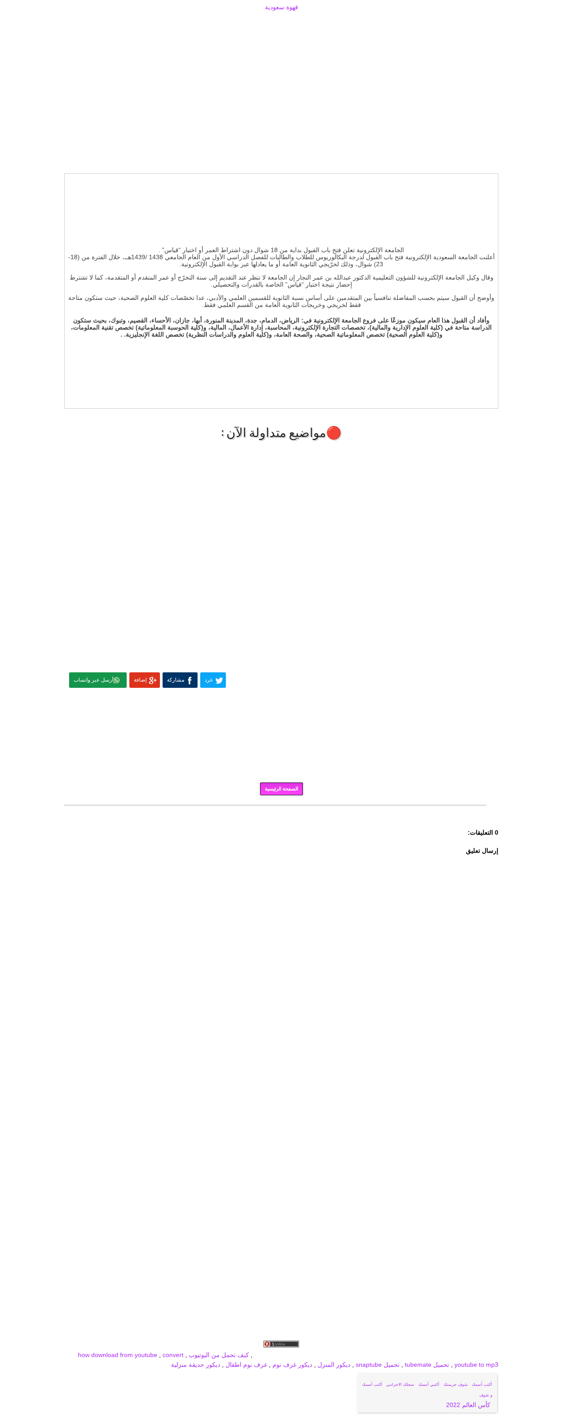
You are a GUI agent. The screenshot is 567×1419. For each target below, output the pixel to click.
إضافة (140, 680)
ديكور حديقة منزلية (195, 1364)
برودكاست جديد (362, 1354)
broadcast (268, 1354)
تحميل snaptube (378, 1364)
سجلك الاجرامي (400, 1384)
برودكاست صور (404, 1354)
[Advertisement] (281, 23)
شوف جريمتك (455, 1384)
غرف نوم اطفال (245, 1364)
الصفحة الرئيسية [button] (281, 788)
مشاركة (175, 680)
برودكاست (281, 811)
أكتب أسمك (482, 1384)
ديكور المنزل (333, 1364)
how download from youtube (117, 1354)
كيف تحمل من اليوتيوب (219, 1354)
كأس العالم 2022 (469, 1404)
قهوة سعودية (281, 7)
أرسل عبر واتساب (93, 680)
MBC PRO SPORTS (312, 1354)
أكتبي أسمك (428, 1384)
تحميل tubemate (427, 1364)
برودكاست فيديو (448, 1354)
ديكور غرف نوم (291, 1364)
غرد (209, 680)
